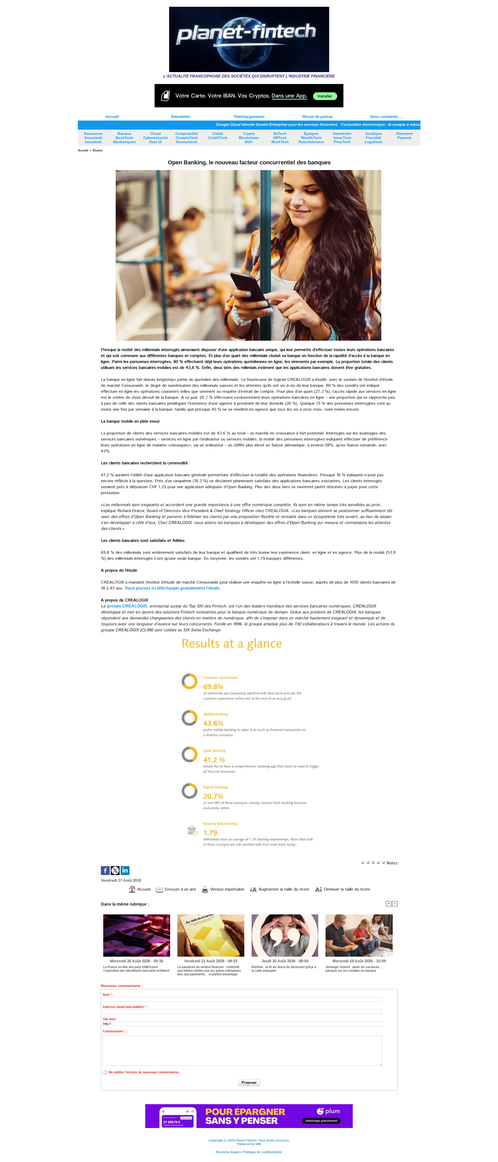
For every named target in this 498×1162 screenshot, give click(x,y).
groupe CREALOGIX (127, 606)
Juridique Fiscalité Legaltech (373, 137)
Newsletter (180, 116)
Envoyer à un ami (179, 889)
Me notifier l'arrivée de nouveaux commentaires (144, 1072)
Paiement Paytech (404, 135)
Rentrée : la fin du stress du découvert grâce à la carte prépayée (284, 968)
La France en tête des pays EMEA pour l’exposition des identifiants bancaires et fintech (136, 968)
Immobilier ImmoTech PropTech (342, 137)
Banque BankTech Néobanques (124, 137)
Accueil (112, 116)
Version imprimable (226, 889)
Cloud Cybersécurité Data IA (155, 137)
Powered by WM (249, 1147)
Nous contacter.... (386, 116)
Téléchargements (249, 116)
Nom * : (108, 995)
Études (97, 150)
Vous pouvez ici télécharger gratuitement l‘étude (172, 588)
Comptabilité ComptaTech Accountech (186, 137)
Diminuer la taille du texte (346, 889)
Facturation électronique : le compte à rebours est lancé (349, 124)
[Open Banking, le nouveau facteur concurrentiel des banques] (248, 170)
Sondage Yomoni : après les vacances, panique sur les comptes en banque (353, 968)
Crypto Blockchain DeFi (249, 137)
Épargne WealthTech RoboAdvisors (311, 137)
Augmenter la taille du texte (283, 889)
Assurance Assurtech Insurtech (93, 137)
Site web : (110, 1019)
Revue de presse (317, 116)
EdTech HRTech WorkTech (280, 137)
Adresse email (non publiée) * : (125, 1007)
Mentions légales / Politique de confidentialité (249, 1155)
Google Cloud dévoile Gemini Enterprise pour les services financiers (234, 124)
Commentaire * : (115, 1031)
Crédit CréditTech (217, 135)
